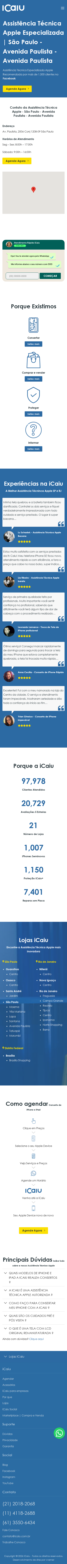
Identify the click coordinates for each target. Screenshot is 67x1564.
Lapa (12, 1016)
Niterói (43, 969)
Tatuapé (14, 1031)
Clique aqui (36, 1339)
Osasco (10, 980)
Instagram (8, 1477)
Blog (5, 1464)
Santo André (13, 991)
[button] (63, 8)
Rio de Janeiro (48, 991)
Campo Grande (53, 1000)
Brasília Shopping (19, 1060)
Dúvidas (7, 1434)
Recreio (47, 1005)
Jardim (13, 995)
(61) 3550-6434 (18, 1522)
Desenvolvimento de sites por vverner (33, 1559)
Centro (13, 974)
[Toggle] (5, 1273)
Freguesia (49, 995)
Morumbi (14, 1035)
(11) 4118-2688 (18, 1513)
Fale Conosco (11, 1530)
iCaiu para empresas (15, 1391)
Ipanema (48, 1020)
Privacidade (10, 1440)
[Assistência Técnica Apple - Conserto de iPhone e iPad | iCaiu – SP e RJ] (13, 8)
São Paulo (12, 1002)
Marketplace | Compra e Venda (23, 1415)
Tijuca (46, 1010)
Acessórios (8, 1385)
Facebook (8, 1471)
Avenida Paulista (19, 1026)
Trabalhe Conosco (13, 1542)
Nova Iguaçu (47, 980)
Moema (14, 1007)
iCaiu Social (9, 1409)
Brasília (10, 1055)
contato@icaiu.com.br (16, 1536)
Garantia (8, 1446)
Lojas (5, 1403)
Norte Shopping (52, 1024)
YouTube (7, 1483)
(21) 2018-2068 (18, 1503)
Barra (46, 1029)
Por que (7, 1397)
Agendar (8, 1378)
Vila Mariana (17, 1011)
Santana (14, 1021)
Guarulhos (12, 969)
